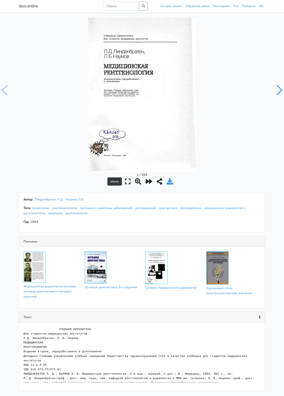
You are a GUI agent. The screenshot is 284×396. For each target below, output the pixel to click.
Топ (236, 6)
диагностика (169, 208)
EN (261, 6)
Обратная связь (197, 6)
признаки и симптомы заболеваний (107, 208)
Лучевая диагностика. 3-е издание (111, 287)
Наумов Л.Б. (75, 199)
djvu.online (28, 6)
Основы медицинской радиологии (171, 287)
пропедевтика (191, 208)
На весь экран (171, 6)
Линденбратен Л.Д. (48, 199)
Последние (221, 6)
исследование (146, 208)
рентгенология (77, 213)
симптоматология (65, 208)
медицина (56, 213)
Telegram (249, 6)
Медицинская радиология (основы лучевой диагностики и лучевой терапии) (50, 291)
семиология (41, 208)
